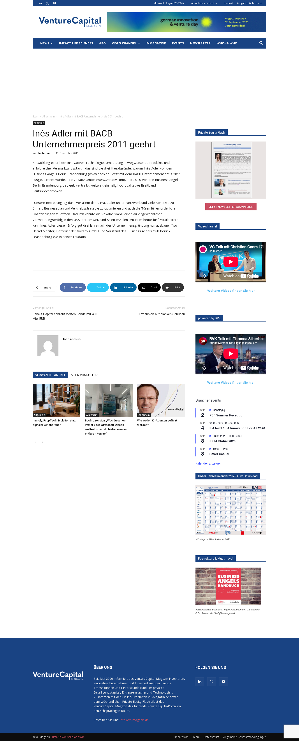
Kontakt (228, 3)
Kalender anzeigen (208, 463)
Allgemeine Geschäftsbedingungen (244, 737)
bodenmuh (45, 153)
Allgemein (48, 116)
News (44, 43)
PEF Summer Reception (226, 415)
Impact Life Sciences (76, 43)
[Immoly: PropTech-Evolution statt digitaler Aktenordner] (56, 400)
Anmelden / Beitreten (204, 3)
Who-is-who (227, 43)
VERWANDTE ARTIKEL (50, 375)
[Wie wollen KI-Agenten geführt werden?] (161, 400)
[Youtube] (54, 3)
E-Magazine (156, 43)
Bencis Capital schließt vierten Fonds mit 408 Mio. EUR (65, 316)
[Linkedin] (40, 3)
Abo (102, 43)
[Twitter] (47, 3)
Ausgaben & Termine (249, 3)
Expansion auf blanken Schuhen (162, 314)
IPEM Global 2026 (222, 441)
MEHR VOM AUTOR (84, 375)
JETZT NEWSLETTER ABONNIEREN (231, 206)
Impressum (181, 737)
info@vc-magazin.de (134, 720)
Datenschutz (211, 737)
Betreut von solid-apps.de (68, 737)
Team (196, 737)
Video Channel (124, 43)
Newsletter (200, 43)
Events (178, 43)
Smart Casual (219, 454)
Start (35, 116)
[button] (261, 44)
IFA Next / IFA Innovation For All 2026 (237, 428)
